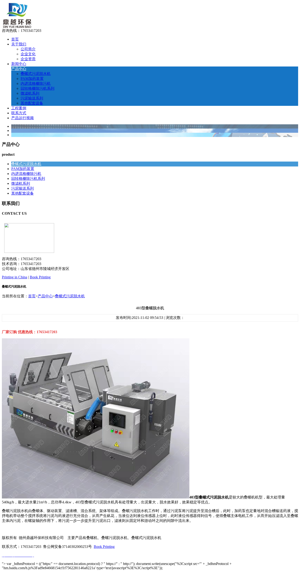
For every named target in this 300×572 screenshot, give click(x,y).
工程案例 (18, 108)
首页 (15, 39)
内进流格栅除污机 (36, 83)
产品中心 (18, 69)
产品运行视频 (22, 118)
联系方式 (18, 113)
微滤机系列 (30, 93)
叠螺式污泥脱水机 (36, 74)
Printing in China (14, 277)
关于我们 (18, 44)
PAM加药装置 (32, 79)
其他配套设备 (32, 103)
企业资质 (28, 59)
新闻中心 (18, 64)
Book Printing (40, 277)
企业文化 (28, 54)
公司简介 (28, 49)
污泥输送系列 (32, 98)
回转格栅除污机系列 (37, 88)
